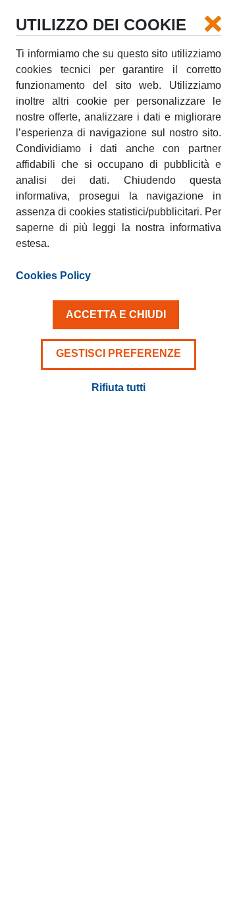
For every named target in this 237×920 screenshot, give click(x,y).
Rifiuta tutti (118, 387)
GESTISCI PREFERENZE (118, 353)
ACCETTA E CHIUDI (116, 314)
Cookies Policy (53, 275)
